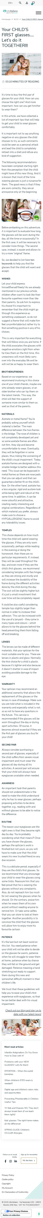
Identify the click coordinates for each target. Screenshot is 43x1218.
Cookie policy (7, 1179)
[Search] (20, 3)
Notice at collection (11, 1215)
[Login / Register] (26, 3)
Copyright (6, 1183)
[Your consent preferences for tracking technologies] (39, 1214)
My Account (7, 1188)
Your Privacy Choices (18, 1211)
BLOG (16, 19)
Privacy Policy (8, 1175)
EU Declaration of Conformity (15, 1192)
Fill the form (28, 1160)
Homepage (6, 19)
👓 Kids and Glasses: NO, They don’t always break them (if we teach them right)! (21, 1111)
